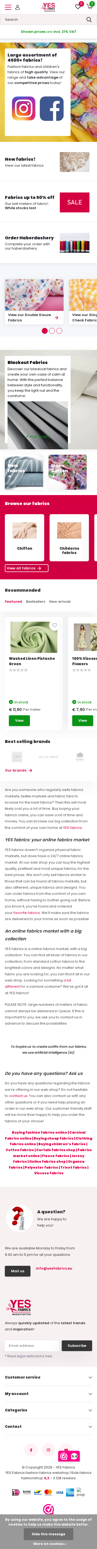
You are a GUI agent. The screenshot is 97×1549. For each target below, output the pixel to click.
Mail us (17, 1271)
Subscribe (77, 1345)
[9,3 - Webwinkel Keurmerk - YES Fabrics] (48, 1509)
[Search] (89, 19)
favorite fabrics (26, 912)
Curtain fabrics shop (55, 1150)
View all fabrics (21, 568)
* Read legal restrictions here (28, 1356)
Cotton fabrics (20, 1150)
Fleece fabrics (55, 1156)
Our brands (16, 770)
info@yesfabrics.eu (53, 1268)
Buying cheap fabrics (54, 1138)
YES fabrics (72, 827)
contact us (18, 1095)
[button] (45, 331)
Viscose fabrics (49, 1173)
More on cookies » (49, 1543)
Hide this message (48, 1534)
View (19, 720)
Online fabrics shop (47, 1161)
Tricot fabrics (73, 1167)
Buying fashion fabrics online (39, 1132)
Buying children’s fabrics (62, 1144)
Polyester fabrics (41, 1167)
